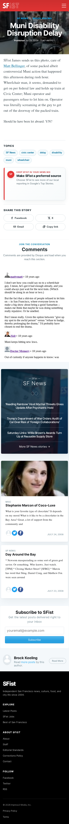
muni (9, 160)
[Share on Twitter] (15, 533)
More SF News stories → (34, 446)
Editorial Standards (13, 750)
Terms (6, 816)
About (6, 738)
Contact (7, 761)
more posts (28, 662)
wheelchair (23, 160)
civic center (27, 152)
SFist (9, 683)
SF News (22, 18)
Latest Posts (10, 710)
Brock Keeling (42, 18)
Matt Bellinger (14, 65)
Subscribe (34, 639)
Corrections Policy (13, 755)
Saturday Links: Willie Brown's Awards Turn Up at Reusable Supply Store (34, 434)
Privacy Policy (10, 810)
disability (57, 152)
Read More (57, 660)
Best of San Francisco (15, 722)
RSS (5, 789)
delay (43, 152)
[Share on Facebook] (21, 533)
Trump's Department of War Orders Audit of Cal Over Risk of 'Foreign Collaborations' (34, 420)
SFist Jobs (8, 716)
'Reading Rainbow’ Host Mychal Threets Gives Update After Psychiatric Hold (34, 405)
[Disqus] (34, 315)
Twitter (7, 783)
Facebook (8, 777)
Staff (5, 744)
